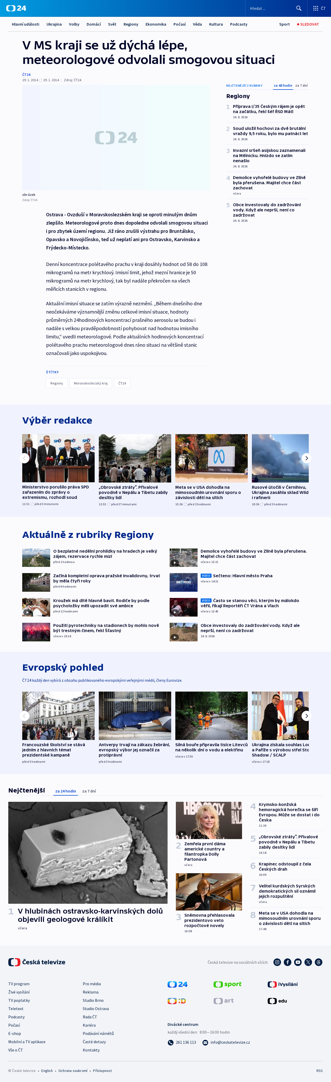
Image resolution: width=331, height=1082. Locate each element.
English (46, 1070)
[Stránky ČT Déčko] (177, 1000)
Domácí (94, 24)
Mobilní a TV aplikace (27, 1041)
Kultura (216, 24)
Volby (74, 24)
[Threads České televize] (318, 962)
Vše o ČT (15, 1050)
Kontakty (91, 1050)
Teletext (16, 1008)
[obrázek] (116, 137)
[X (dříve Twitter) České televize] (308, 962)
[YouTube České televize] (298, 962)
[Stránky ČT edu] (277, 1000)
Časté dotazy (94, 1041)
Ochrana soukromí (72, 1070)
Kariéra (89, 1025)
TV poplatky (19, 1000)
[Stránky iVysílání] (283, 984)
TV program (18, 983)
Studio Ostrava (96, 1008)
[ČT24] (16, 8)
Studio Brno (93, 1000)
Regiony (131, 24)
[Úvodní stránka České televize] (37, 962)
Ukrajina (54, 24)
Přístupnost (102, 1070)
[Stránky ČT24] (177, 984)
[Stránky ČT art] (224, 1000)
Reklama (91, 992)
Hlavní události (25, 24)
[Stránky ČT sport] (228, 984)
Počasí (180, 24)
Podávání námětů (98, 1033)
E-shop (14, 1033)
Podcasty (238, 24)
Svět (112, 24)
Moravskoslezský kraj (91, 383)
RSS (320, 1070)
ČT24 (26, 74)
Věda (197, 24)
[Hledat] (299, 8)
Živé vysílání (18, 992)
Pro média (92, 983)
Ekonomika (156, 24)
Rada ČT (90, 1016)
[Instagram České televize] (277, 962)
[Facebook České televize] (287, 962)
